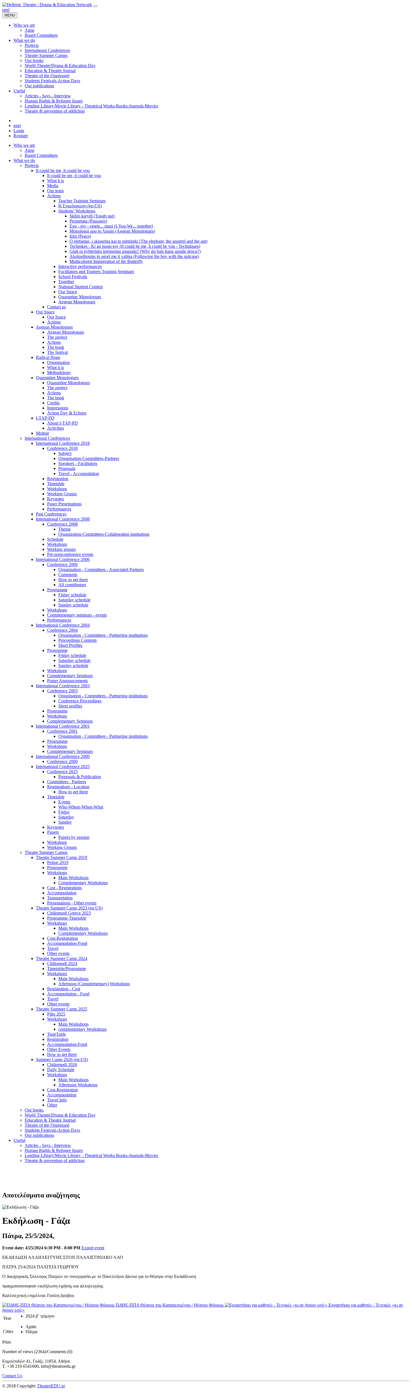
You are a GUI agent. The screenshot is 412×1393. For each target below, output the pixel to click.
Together (66, 281)
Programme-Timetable (66, 918)
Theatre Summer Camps (46, 852)
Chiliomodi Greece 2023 (69, 913)
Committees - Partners (66, 781)
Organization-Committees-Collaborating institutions (103, 534)
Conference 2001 (62, 731)
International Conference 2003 (63, 685)
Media (52, 185)
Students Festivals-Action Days (52, 1130)
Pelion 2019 (57, 862)
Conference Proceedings (79, 700)
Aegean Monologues (76, 301)
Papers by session (73, 837)
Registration (57, 478)
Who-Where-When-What (80, 807)
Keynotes (55, 498)
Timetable (55, 483)
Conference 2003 (62, 690)
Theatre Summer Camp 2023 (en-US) (69, 908)
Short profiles (70, 706)
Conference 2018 (62, 448)
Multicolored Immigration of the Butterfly (106, 261)
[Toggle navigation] (95, 6)
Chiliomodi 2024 (62, 963)
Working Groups (62, 493)
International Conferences (47, 438)
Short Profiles (70, 645)
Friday (64, 812)
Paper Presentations (64, 503)
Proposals (66, 468)
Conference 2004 (62, 630)
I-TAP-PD (45, 418)
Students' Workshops (76, 211)
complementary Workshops (82, 1029)
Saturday (66, 817)
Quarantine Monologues (79, 296)
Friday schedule (72, 594)
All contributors (72, 584)
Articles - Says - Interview (48, 1145)
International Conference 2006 (63, 559)
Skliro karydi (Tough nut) (92, 216)
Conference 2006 (62, 564)
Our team (55, 190)
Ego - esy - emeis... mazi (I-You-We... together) (111, 226)
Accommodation (62, 892)
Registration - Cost (63, 988)
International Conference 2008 (63, 519)
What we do (24, 160)
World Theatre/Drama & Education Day (60, 1115)
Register (20, 135)
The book (55, 347)
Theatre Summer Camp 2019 (61, 857)
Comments (67, 574)
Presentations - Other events (71, 903)
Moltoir (42, 433)
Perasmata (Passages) (88, 221)
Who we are (24, 145)
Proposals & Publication (79, 776)
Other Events (58, 1049)
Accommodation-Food (67, 943)
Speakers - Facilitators (77, 463)
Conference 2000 (62, 761)
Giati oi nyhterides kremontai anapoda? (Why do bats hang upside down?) (135, 251)
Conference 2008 (62, 524)
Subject (64, 453)
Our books (34, 1110)
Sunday (65, 822)
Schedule (55, 539)
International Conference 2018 (63, 443)
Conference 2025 (62, 771)
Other (52, 1105)
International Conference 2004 (63, 625)
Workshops (57, 488)
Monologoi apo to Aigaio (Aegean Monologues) (112, 231)
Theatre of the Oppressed (47, 1125)
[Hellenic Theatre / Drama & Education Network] (47, 4)
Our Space (67, 291)
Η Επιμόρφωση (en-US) (80, 205)
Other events (58, 953)
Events (64, 801)
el (8, 9)
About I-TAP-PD (62, 423)
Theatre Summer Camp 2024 (61, 958)
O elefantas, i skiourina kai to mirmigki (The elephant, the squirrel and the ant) (138, 241)
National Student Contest (80, 286)
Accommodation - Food (68, 993)
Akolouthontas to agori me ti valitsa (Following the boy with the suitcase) (134, 256)
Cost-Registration (62, 938)
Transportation (60, 897)
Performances (59, 509)
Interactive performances (80, 266)
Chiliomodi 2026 (62, 1064)
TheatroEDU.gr (51, 1385)
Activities (55, 428)
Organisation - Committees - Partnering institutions (103, 635)
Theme (64, 529)
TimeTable (56, 1034)
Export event (93, 1247)
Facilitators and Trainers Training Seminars (96, 271)
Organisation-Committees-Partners (88, 458)
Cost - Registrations (64, 887)
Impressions (57, 407)
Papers (53, 832)
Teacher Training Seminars (82, 200)
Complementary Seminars (70, 675)
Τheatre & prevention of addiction (55, 1160)
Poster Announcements (67, 680)
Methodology (59, 372)
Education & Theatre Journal (50, 1120)
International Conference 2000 (63, 756)
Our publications (39, 1135)
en (4, 9)
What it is (55, 180)
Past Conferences (51, 514)
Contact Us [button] (12, 1375)
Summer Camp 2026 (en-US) (62, 1059)
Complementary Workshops (83, 882)
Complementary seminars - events (77, 615)
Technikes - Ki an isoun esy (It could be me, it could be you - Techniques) (135, 246)
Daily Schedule (60, 1069)
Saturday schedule (74, 599)
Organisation (58, 362)
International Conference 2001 (63, 726)
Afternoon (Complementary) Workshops (94, 983)
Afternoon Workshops (78, 1084)
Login (18, 130)
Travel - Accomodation (78, 473)
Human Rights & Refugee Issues (54, 1150)
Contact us (56, 306)
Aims (29, 150)
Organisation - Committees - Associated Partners (101, 569)
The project (57, 337)
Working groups (61, 549)
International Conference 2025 (63, 766)
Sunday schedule (73, 604)
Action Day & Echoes (66, 413)
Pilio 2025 (56, 1014)
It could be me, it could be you (63, 170)
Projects (32, 165)
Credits (53, 402)
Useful (19, 1140)
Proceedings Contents (77, 640)
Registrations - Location (68, 786)
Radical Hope (48, 357)
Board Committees (41, 155)
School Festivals (72, 276)
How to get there (73, 579)
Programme (57, 589)
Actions (54, 195)
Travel (52, 948)
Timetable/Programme (66, 968)
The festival (57, 352)
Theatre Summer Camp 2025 (61, 1009)
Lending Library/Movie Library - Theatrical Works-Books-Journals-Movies (91, 1155)
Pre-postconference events (70, 554)
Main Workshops (73, 877)
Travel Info (57, 1100)
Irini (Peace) (80, 236)
